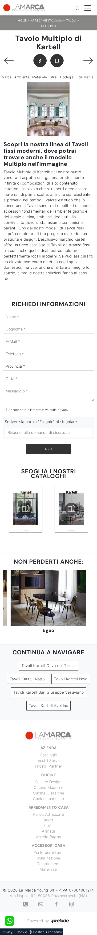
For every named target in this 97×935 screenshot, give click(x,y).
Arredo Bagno (48, 836)
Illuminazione (48, 858)
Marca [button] (7, 77)
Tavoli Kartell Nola (70, 679)
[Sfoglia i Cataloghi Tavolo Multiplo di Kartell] (57, 60)
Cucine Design (48, 781)
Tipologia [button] (66, 77)
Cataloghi (48, 755)
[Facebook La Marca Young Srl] (57, 903)
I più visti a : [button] (86, 77)
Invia (48, 449)
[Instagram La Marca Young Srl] (72, 903)
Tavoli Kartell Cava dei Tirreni (48, 665)
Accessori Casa (48, 845)
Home (22, 20)
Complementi (48, 863)
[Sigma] (88, 60)
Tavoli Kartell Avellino (48, 705)
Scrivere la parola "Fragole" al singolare (41, 421)
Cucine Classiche (48, 793)
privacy (62, 410)
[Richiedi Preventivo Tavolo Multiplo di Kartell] (40, 60)
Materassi (48, 869)
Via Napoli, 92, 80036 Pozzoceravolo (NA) (48, 895)
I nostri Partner (48, 766)
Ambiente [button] (21, 77)
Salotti (48, 820)
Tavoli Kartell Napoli (28, 679)
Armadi (48, 831)
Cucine (48, 774)
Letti (48, 825)
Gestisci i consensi (47, 932)
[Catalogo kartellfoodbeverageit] (25, 508)
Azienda (48, 747)
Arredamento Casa (46, 20)
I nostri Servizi (48, 760)
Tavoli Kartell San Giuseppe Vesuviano (48, 692)
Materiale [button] (39, 77)
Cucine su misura (48, 798)
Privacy (7, 932)
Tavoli (71, 20)
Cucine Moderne (49, 787)
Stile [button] (53, 77)
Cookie (22, 932)
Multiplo (48, 26)
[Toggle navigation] (87, 7)
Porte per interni (48, 852)
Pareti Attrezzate (48, 814)
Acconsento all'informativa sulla (38, 410)
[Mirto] (9, 60)
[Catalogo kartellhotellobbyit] (71, 508)
